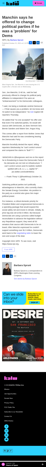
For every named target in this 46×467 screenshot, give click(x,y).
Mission (6, 389)
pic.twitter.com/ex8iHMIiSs (23, 172)
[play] (3, 464)
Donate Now (8, 398)
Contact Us (8, 416)
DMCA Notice (8, 421)
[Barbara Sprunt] (7, 268)
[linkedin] (6, 435)
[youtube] (6, 439)
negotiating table (24, 233)
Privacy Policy (9, 403)
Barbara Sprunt (16, 40)
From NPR (8, 249)
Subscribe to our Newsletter (13, 412)
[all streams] (43, 464)
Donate (39, 3)
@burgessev (19, 157)
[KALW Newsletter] (23, 298)
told (31, 112)
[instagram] (6, 431)
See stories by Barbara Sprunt (25, 279)
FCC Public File (9, 407)
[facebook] (6, 426)
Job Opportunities (10, 394)
